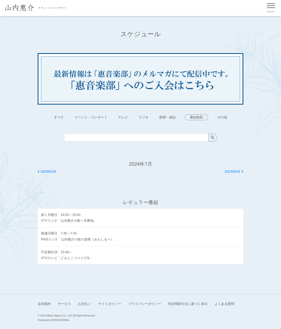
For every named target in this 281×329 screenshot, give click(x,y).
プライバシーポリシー (144, 304)
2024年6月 (48, 171)
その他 (222, 117)
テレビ (123, 117)
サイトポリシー (109, 304)
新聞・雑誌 (167, 117)
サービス (64, 304)
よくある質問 (224, 304)
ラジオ (144, 117)
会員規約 (44, 304)
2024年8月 (233, 171)
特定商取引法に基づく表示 (188, 304)
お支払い (84, 304)
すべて (59, 117)
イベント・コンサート (90, 117)
